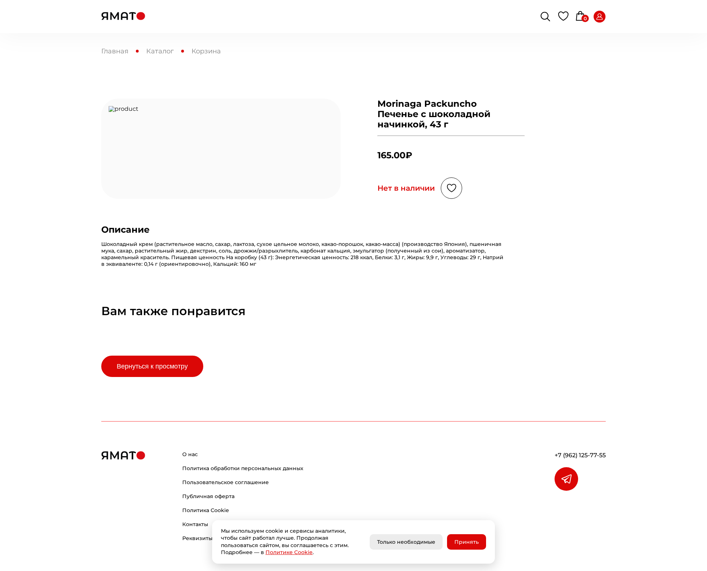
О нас (190, 454)
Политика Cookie (205, 510)
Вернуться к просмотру (152, 366)
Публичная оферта (208, 496)
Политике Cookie (289, 552)
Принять (466, 542)
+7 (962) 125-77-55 (580, 455)
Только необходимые (406, 542)
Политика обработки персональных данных (242, 468)
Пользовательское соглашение (225, 482)
